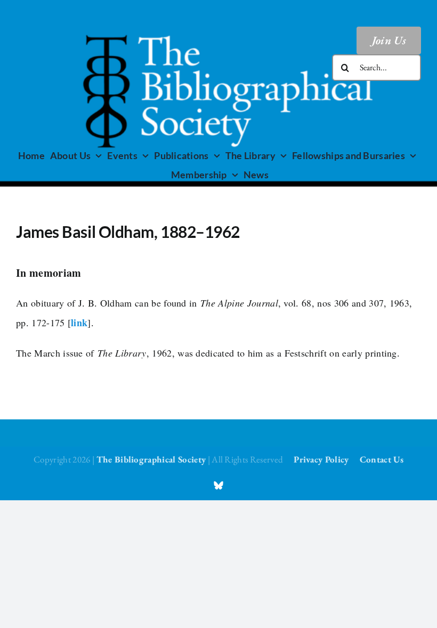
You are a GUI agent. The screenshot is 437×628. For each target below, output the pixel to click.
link (79, 322)
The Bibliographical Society (151, 459)
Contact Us (381, 459)
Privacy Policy (321, 459)
